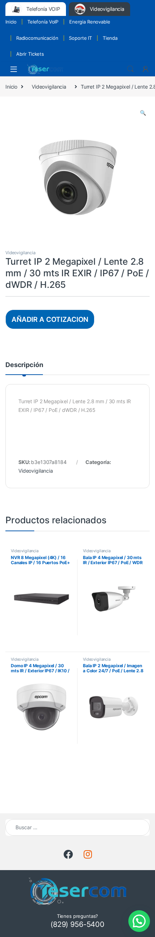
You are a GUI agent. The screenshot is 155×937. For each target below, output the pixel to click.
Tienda (110, 38)
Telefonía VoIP (42, 22)
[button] (143, 112)
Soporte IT (80, 38)
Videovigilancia (49, 87)
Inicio (11, 22)
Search (130, 69)
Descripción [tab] (24, 365)
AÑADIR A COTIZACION (50, 319)
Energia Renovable (89, 22)
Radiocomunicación (37, 38)
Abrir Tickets (30, 54)
